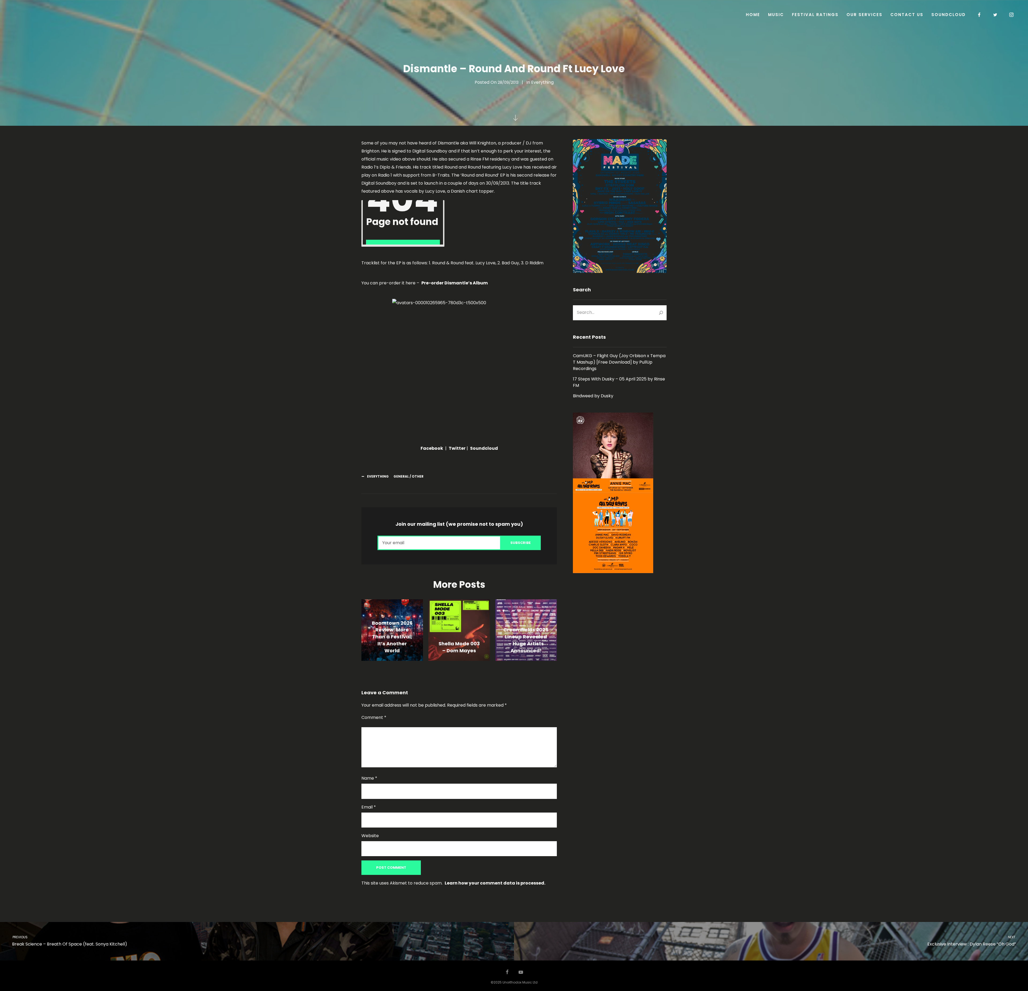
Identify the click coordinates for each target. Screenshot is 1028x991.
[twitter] (995, 14)
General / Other (409, 476)
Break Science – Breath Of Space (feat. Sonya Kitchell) (69, 941)
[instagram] (1011, 14)
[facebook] (979, 14)
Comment (373, 717)
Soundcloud (484, 448)
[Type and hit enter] (661, 312)
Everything (542, 82)
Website (370, 836)
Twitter (457, 448)
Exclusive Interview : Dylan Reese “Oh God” (971, 941)
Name (369, 778)
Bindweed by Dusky (593, 396)
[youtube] (521, 974)
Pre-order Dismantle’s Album (455, 283)
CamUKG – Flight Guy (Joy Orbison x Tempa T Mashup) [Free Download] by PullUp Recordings (619, 362)
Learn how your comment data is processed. (495, 883)
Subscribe (520, 542)
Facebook (432, 448)
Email (368, 807)
